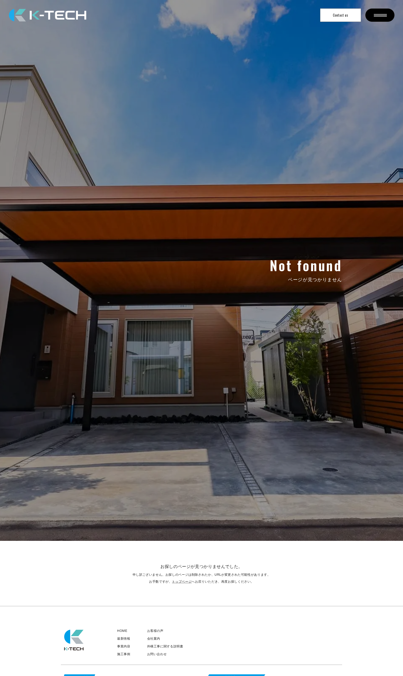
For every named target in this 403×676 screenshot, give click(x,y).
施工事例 (123, 654)
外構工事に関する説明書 (165, 646)
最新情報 (123, 638)
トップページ (182, 581)
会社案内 (153, 638)
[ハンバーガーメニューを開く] (380, 15)
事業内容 (123, 646)
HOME (122, 630)
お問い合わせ (157, 654)
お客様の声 (155, 630)
